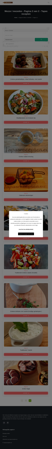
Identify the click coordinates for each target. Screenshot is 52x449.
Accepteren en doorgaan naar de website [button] (26, 233)
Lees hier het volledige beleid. (26, 229)
